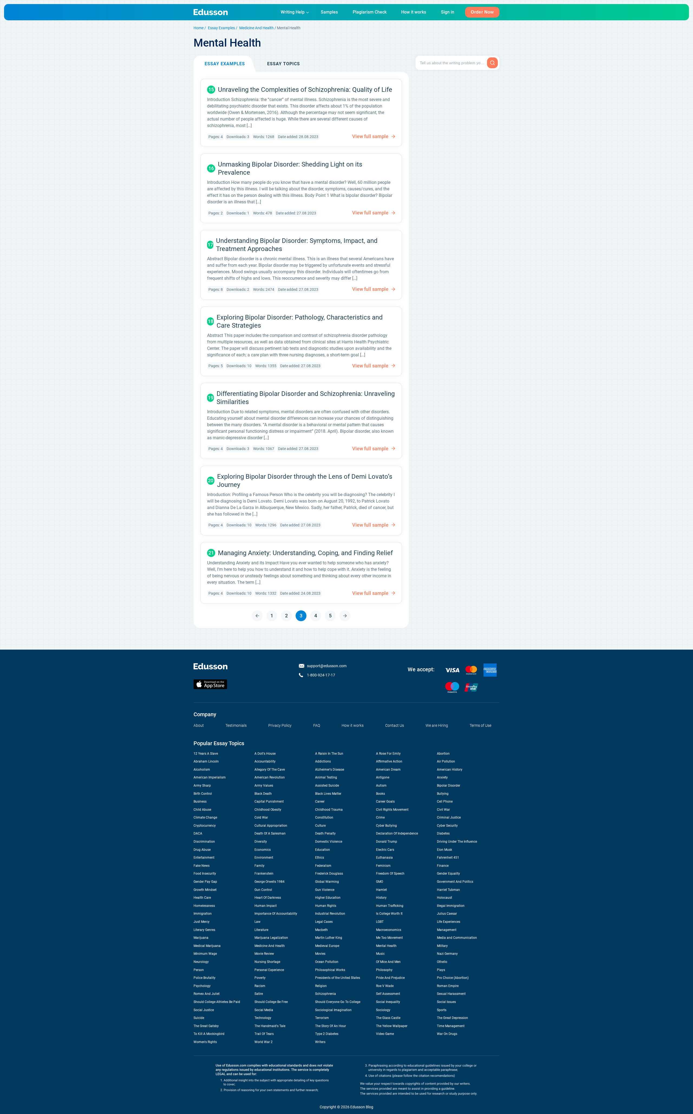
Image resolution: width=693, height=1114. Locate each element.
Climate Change (205, 817)
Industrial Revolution (330, 914)
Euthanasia (384, 857)
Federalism (323, 866)
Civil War (443, 810)
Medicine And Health (256, 28)
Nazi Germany (447, 954)
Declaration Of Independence (397, 833)
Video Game (385, 1034)
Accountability (265, 761)
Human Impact (265, 906)
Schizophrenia (325, 994)
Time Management (451, 1026)
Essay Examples (221, 28)
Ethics (319, 857)
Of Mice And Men (388, 962)
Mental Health (386, 946)
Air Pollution (446, 761)
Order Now (482, 12)
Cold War (261, 817)
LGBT (380, 922)
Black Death (263, 794)
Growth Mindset (205, 890)
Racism (259, 986)
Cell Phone (445, 801)
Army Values (263, 785)
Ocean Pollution (326, 962)
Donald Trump (386, 841)
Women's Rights (205, 1042)
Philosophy (384, 970)
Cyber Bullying (386, 826)
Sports (441, 1010)
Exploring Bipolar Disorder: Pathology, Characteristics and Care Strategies (300, 321)
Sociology (383, 1010)
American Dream (388, 769)
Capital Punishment (269, 801)
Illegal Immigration (451, 906)
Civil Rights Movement (392, 810)
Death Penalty (325, 833)
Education (322, 850)
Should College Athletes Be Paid (217, 1002)
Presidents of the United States (337, 978)
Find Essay (492, 62)
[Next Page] (344, 615)
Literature (261, 930)
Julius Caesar (447, 914)
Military (442, 946)
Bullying (443, 794)
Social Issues (446, 1002)
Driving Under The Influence (457, 841)
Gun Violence (324, 890)
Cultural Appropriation (270, 826)
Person (199, 970)
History (381, 898)
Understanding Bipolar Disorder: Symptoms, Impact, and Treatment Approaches (297, 245)
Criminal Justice (449, 817)
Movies (320, 954)
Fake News (202, 866)
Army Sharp (202, 785)
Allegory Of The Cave (269, 769)
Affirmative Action (389, 761)
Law (257, 922)
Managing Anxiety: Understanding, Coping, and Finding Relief (305, 553)
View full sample (370, 136)
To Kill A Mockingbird (209, 1034)
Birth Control (203, 794)
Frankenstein (263, 873)
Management (446, 930)
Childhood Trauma (329, 810)
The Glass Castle (388, 1018)
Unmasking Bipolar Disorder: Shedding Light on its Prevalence (290, 168)
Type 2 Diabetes (326, 1034)
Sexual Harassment (451, 994)
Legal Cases (324, 922)
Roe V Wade (385, 986)
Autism (381, 785)
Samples (329, 12)
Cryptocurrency (205, 826)
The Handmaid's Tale (269, 1026)
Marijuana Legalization (271, 938)
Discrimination (204, 841)
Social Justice (204, 1010)
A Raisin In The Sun (329, 753)
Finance (443, 866)
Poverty (260, 978)
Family (259, 866)
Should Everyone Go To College (337, 1002)
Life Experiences (448, 922)
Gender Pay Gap (205, 882)
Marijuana (201, 938)
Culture (320, 826)
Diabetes (443, 833)
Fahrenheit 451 (448, 857)
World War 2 (263, 1042)
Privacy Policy (280, 725)
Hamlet (381, 890)
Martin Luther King (328, 938)
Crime (380, 817)
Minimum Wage (205, 954)
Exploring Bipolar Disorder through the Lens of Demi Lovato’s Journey (304, 480)
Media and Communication (457, 938)
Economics (262, 850)
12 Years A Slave (206, 753)
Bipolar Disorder (448, 785)
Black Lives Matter (328, 794)
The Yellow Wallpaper (391, 1026)
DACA (198, 833)
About (199, 725)
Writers (320, 1042)
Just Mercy (202, 922)
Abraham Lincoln (206, 761)
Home (199, 28)
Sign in (447, 12)
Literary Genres (204, 930)
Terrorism (322, 1018)
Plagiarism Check (370, 12)
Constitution (324, 817)
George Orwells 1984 (269, 882)
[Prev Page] (257, 615)
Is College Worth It (389, 914)
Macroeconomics (388, 930)
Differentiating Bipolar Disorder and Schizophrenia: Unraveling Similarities (306, 398)
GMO (379, 882)
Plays (441, 970)
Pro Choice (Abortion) (453, 978)
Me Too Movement (389, 938)
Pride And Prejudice (390, 978)
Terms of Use (480, 725)
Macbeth (321, 930)
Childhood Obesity (267, 810)
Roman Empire (448, 986)
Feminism (383, 866)
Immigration (203, 914)
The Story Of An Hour (330, 1026)
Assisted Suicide (327, 785)
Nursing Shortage (267, 962)
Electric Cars (385, 850)
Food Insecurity (205, 873)
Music (380, 954)
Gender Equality (448, 873)
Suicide (199, 1018)
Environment (263, 857)
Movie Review (264, 954)
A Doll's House (265, 753)
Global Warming (327, 882)
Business (200, 801)
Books (380, 794)
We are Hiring (437, 725)
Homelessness (204, 906)
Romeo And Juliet (207, 994)
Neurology (201, 962)
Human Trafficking (389, 906)
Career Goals (385, 801)
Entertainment (204, 857)
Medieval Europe (327, 946)
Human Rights (325, 906)
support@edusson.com (326, 666)
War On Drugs (447, 1034)
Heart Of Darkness (267, 898)
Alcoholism (202, 769)
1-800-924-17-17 (321, 675)
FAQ (316, 725)
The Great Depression (452, 1018)
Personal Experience (269, 970)
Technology (262, 1018)
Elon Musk (444, 850)
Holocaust (444, 898)
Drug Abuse (202, 850)
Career (320, 801)
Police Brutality (204, 978)
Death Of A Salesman (270, 833)
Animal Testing (326, 777)
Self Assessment (388, 994)
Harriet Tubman (448, 890)
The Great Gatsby (206, 1026)
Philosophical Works (330, 970)
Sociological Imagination (333, 1010)
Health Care (202, 898)
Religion (321, 986)
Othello (442, 962)
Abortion (443, 753)
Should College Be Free (271, 1002)
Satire (258, 994)
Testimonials (236, 725)
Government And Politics (455, 882)
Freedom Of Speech (390, 873)
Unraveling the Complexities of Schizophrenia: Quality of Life (305, 89)
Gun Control (263, 890)
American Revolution (269, 777)
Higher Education (328, 898)
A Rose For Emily (388, 753)
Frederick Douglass (329, 873)
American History (449, 769)
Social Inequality (388, 1002)
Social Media (263, 1010)
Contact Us (394, 725)
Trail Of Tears (264, 1034)
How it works (413, 12)
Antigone (382, 777)
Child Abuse (202, 810)
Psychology (202, 986)
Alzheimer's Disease (329, 769)
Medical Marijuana (207, 946)
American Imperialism (210, 777)
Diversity (260, 841)
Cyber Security (447, 826)
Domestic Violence (328, 841)
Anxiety (442, 777)
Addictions (323, 761)
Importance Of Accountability (275, 914)
